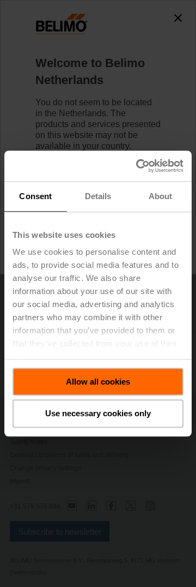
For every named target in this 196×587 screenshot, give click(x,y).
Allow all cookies (98, 381)
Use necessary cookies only (98, 413)
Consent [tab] (35, 196)
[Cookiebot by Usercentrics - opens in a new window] (138, 166)
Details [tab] (98, 196)
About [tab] (161, 196)
